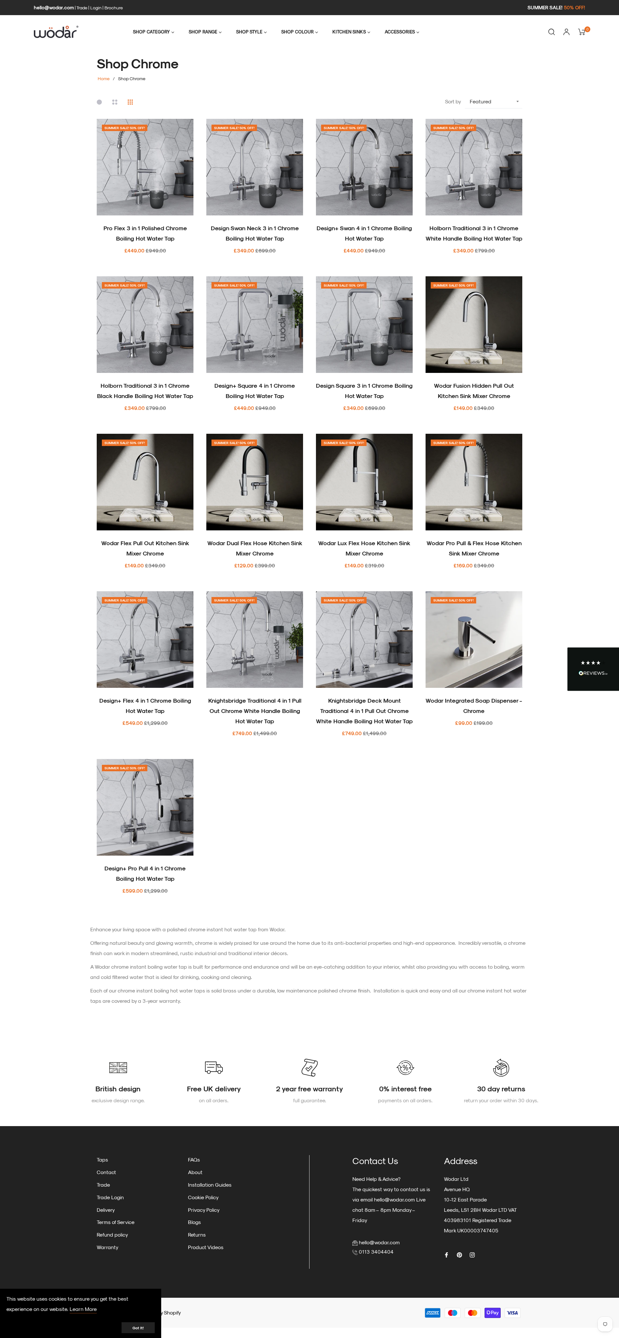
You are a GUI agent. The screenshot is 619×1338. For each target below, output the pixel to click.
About (195, 1172)
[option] (118, 1082)
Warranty (107, 1247)
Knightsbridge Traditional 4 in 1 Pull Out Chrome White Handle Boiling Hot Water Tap (254, 710)
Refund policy (112, 1234)
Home (104, 78)
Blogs (194, 1222)
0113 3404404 (376, 1251)
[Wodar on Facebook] (446, 1254)
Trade (81, 7)
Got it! (138, 1327)
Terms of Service (115, 1222)
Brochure (113, 7)
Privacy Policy (204, 1210)
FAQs (194, 1159)
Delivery (106, 1210)
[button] (593, 669)
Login (96, 7)
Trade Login (110, 1197)
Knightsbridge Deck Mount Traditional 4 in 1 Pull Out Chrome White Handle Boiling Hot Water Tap (364, 710)
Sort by (453, 101)
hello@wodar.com (54, 7)
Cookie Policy (203, 1197)
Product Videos (205, 1247)
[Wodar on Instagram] (472, 1254)
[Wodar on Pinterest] (459, 1254)
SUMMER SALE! (556, 7)
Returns (197, 1234)
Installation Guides (209, 1184)
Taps (102, 1159)
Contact (106, 1172)
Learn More (83, 1309)
